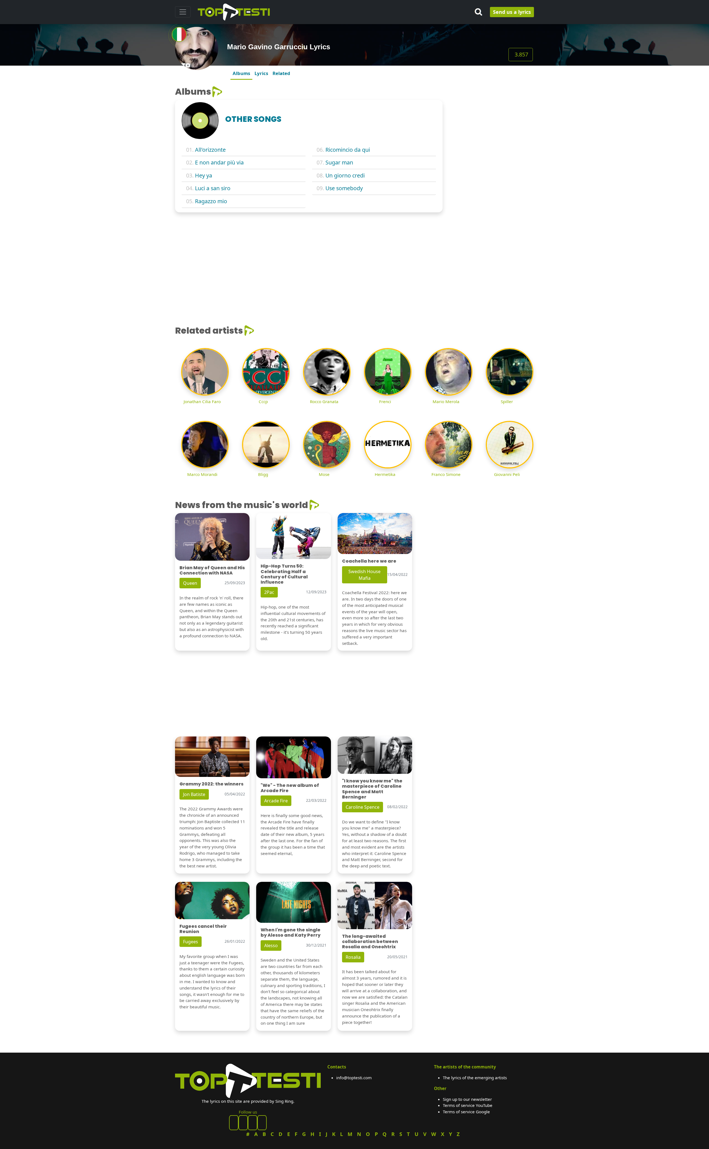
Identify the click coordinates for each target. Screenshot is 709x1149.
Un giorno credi (345, 175)
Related (281, 73)
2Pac (269, 592)
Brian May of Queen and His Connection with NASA (212, 570)
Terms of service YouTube (467, 1105)
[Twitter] (262, 1122)
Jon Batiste (194, 794)
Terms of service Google (466, 1111)
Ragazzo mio (211, 201)
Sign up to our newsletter (467, 1099)
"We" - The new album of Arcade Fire (290, 788)
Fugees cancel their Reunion (203, 929)
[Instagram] (252, 1122)
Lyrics (261, 73)
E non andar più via (219, 162)
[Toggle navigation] (183, 11)
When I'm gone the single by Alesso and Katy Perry (290, 932)
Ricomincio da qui (347, 149)
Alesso (271, 945)
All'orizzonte (210, 149)
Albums (241, 73)
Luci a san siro (212, 188)
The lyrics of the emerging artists (475, 1077)
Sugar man (339, 162)
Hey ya (203, 175)
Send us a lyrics (512, 12)
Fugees (190, 942)
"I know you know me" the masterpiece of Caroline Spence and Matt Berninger (372, 789)
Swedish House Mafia (364, 574)
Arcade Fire (276, 801)
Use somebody (344, 188)
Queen (190, 583)
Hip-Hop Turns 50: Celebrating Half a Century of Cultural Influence (284, 574)
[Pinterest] (243, 1122)
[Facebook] (233, 1122)
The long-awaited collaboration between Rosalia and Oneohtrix (370, 941)
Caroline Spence (362, 807)
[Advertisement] (491, 121)
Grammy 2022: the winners (211, 784)
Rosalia (353, 957)
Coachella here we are (369, 561)
